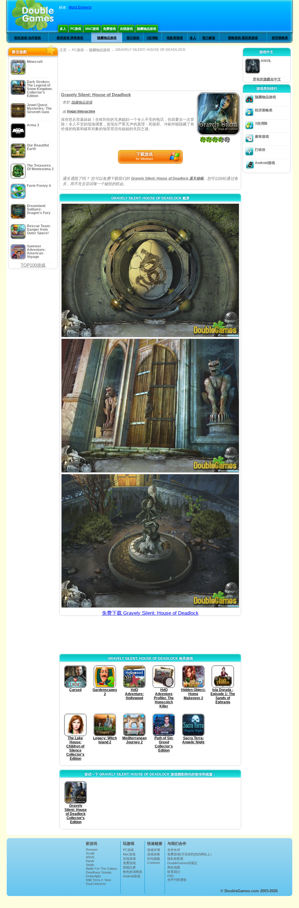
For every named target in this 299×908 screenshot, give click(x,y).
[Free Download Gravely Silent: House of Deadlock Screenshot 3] (150, 541)
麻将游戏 (262, 137)
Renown (92, 849)
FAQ (170, 876)
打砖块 (260, 150)
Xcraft (90, 853)
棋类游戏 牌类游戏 (70, 37)
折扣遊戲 (153, 858)
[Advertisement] (150, 71)
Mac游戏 (92, 28)
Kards (90, 861)
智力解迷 (208, 37)
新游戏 (91, 843)
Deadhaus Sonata (98, 872)
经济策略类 (280, 37)
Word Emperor (80, 7)
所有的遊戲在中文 (267, 79)
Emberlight (93, 876)
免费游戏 (109, 28)
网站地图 (173, 867)
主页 (63, 50)
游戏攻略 (153, 854)
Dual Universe (96, 883)
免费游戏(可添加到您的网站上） (190, 854)
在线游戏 (126, 28)
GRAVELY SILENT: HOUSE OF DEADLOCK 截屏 (150, 198)
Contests (153, 862)
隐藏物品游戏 (146, 28)
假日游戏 (132, 37)
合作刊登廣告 (177, 879)
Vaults (90, 864)
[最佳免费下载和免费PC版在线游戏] (33, 16)
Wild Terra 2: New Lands (98, 881)
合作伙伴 (173, 850)
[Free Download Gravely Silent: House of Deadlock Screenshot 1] (150, 270)
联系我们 (173, 871)
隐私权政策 (175, 858)
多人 (63, 28)
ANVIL (90, 857)
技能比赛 (129, 867)
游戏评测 (153, 850)
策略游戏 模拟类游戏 (243, 37)
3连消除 (152, 37)
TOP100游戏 (33, 265)
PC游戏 (75, 28)
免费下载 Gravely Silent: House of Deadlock (150, 613)
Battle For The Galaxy (101, 868)
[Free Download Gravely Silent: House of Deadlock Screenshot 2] (150, 405)
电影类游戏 (175, 37)
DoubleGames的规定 (182, 863)
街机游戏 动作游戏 (27, 37)
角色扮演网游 (132, 871)
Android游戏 (265, 163)
